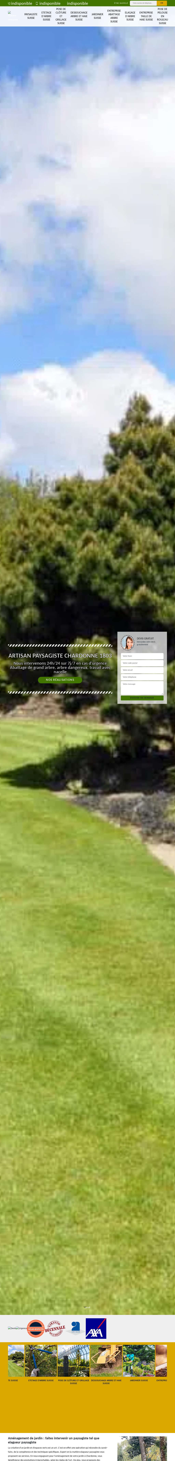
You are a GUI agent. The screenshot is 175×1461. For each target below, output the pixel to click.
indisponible (21, 4)
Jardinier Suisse (97, 16)
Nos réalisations (60, 680)
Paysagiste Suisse (30, 16)
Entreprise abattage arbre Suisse (114, 16)
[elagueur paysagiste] (13, 16)
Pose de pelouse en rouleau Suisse (162, 16)
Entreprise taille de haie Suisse (146, 16)
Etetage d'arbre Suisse (46, 16)
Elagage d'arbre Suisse (130, 16)
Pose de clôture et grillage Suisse (61, 16)
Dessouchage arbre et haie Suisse (79, 16)
